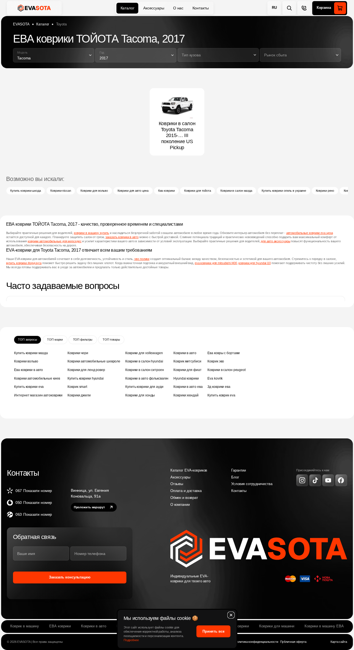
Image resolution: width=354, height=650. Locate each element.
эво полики (141, 258)
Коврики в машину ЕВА (324, 626)
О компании (179, 505)
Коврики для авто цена (133, 190)
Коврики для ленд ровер (86, 370)
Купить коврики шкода (25, 190)
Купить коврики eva (29, 386)
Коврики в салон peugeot (226, 370)
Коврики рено (325, 190)
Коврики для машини (276, 626)
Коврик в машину (24, 626)
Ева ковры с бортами (223, 353)
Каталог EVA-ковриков (188, 470)
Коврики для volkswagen (144, 353)
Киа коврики (166, 190)
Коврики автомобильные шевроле (93, 361)
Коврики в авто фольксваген (146, 378)
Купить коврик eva (221, 395)
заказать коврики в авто (122, 237)
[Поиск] (289, 8)
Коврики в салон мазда (236, 190)
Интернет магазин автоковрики (38, 395)
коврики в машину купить (91, 233)
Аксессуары (153, 8)
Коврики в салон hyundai (144, 361)
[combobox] (53, 55)
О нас (178, 8)
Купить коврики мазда (31, 353)
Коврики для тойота (197, 190)
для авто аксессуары (275, 241)
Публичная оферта (293, 641)
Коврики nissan (60, 190)
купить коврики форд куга (23, 263)
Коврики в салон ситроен (144, 370)
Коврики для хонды (140, 395)
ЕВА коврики (60, 626)
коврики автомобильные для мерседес (54, 241)
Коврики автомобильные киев (37, 378)
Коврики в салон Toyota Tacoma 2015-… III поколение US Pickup (177, 135)
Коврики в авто (184, 353)
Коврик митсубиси (187, 361)
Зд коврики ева (218, 386)
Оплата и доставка (185, 491)
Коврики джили (79, 395)
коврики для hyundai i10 (254, 263)
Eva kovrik (215, 378)
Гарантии (238, 470)
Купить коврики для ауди (144, 386)
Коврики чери (77, 353)
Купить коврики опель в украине (284, 190)
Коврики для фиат (187, 370)
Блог (235, 477)
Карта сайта (338, 641)
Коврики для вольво (94, 190)
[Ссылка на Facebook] (341, 480)
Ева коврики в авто (28, 370)
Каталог (42, 24)
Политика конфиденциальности (256, 641)
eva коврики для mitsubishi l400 (216, 263)
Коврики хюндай (186, 395)
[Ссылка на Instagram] (302, 480)
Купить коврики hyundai (85, 378)
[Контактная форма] (304, 8)
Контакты (200, 8)
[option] (54, 56)
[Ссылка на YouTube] (328, 480)
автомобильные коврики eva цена (309, 233)
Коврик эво (215, 361)
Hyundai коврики (186, 378)
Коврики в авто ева (187, 386)
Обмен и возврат (184, 498)
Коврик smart (77, 386)
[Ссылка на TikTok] (315, 480)
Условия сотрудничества (251, 484)
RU (274, 8)
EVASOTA (21, 24)
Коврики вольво (26, 361)
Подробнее (131, 640)
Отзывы (176, 484)
